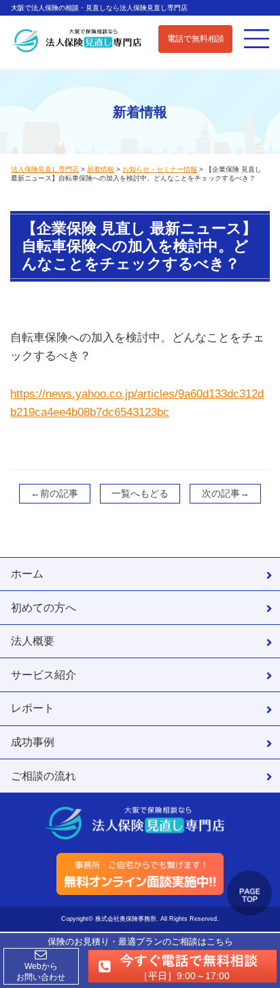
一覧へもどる (140, 493)
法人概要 (32, 640)
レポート (32, 708)
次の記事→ (225, 493)
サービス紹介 (43, 674)
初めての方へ (43, 607)
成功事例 (32, 742)
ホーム (27, 573)
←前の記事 (54, 493)
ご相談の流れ (43, 776)
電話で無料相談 (195, 38)
